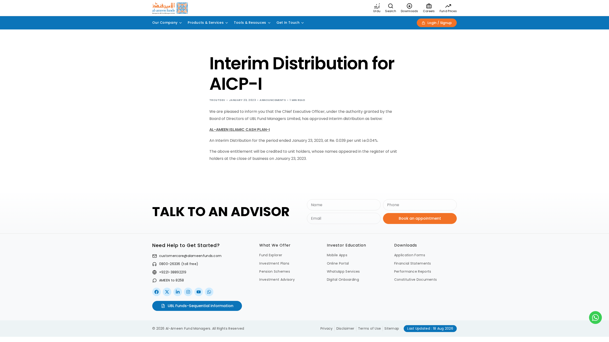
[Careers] (429, 6)
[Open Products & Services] (227, 22)
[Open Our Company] (180, 22)
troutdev (217, 100)
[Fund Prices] (448, 6)
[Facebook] (156, 292)
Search (390, 11)
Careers (429, 11)
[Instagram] (188, 292)
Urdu (376, 11)
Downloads (409, 11)
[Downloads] (409, 6)
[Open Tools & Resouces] (269, 22)
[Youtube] (198, 292)
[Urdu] (377, 6)
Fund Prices (448, 11)
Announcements (273, 100)
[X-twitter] (167, 292)
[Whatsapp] (209, 292)
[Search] (390, 6)
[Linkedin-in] (177, 292)
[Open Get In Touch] (302, 22)
